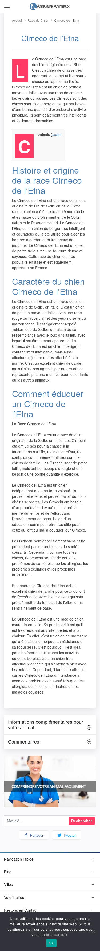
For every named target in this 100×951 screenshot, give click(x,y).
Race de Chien (38, 20)
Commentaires (23, 741)
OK (51, 943)
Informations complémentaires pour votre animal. (45, 724)
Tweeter (68, 835)
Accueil (17, 20)
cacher (57, 134)
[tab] (50, 725)
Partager (36, 835)
